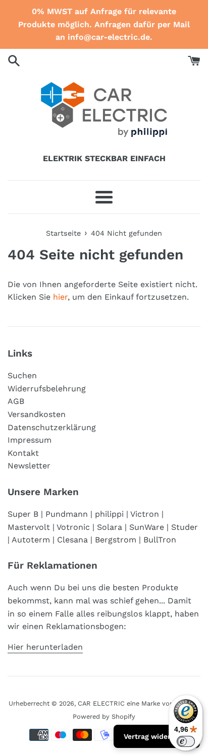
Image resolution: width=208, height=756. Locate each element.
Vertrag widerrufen (157, 736)
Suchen (22, 375)
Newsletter (29, 465)
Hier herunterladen (45, 647)
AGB (16, 401)
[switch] (186, 741)
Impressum (29, 440)
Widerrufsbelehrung (47, 388)
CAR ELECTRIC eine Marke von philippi (138, 703)
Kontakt (23, 453)
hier (60, 297)
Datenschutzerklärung (52, 427)
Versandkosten (37, 414)
